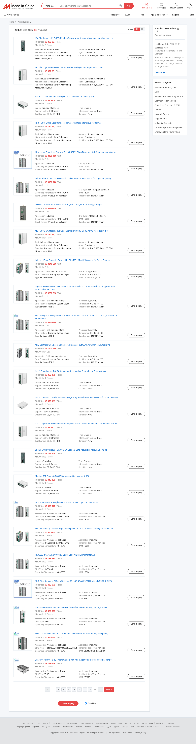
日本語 (125, 726)
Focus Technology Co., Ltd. (79, 733)
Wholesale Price (102, 723)
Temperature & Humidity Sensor (169, 96)
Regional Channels (132, 723)
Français (56, 726)
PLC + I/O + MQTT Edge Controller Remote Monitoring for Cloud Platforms (68, 122)
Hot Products (28, 723)
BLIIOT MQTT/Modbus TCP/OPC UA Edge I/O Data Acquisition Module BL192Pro (71, 449)
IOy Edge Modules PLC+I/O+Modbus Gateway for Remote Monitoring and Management (74, 38)
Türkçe (149, 726)
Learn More (161, 72)
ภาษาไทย (140, 726)
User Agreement (114, 733)
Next (109, 689)
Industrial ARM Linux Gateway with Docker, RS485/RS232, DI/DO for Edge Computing (73, 178)
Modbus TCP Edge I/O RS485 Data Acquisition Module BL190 (62, 476)
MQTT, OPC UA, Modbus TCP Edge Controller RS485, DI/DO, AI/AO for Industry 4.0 (71, 230)
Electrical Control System (166, 87)
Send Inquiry (136, 57)
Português (46, 726)
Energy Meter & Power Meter (167, 132)
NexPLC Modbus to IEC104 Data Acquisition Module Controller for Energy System (71, 371)
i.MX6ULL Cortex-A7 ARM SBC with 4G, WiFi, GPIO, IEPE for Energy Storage (68, 204)
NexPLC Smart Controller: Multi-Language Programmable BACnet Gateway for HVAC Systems (76, 397)
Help (142, 14)
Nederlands (99, 726)
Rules (191, 14)
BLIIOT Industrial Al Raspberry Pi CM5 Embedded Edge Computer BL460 (67, 502)
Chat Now (92, 703)
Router (158, 109)
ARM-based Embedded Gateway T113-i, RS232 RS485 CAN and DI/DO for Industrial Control (75, 152)
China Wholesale (86, 723)
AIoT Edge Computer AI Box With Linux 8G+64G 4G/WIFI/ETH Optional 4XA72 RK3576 (73, 581)
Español (35, 726)
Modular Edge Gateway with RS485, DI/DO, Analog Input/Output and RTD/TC (69, 67)
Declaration (127, 733)
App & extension (158, 14)
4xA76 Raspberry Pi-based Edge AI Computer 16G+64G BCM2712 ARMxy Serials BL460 (74, 528)
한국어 (116, 726)
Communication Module (165, 100)
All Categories (13, 14)
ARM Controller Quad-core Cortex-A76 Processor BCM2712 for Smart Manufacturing (72, 344)
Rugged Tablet (161, 118)
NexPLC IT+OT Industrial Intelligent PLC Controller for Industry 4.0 (64, 96)
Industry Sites (116, 723)
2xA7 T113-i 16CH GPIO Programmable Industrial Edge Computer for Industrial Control (73, 659)
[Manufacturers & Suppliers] (18, 6)
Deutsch (88, 726)
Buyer (127, 14)
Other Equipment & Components (169, 127)
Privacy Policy (140, 733)
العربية (108, 726)
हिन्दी (132, 726)
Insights (170, 723)
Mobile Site (160, 723)
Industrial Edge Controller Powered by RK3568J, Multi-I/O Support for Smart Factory (72, 260)
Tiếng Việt (159, 726)
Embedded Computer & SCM (167, 105)
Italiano (79, 726)
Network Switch (162, 114)
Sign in (190, 7)
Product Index (147, 723)
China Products (42, 723)
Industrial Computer (164, 123)
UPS (157, 91)
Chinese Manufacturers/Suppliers (64, 723)
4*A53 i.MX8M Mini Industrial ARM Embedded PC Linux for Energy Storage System (71, 607)
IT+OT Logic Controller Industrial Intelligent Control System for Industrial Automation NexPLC (76, 423)
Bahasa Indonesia (173, 726)
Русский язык (68, 726)
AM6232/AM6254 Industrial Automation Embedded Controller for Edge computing (71, 633)
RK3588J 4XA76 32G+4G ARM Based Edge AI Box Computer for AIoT (65, 554)
